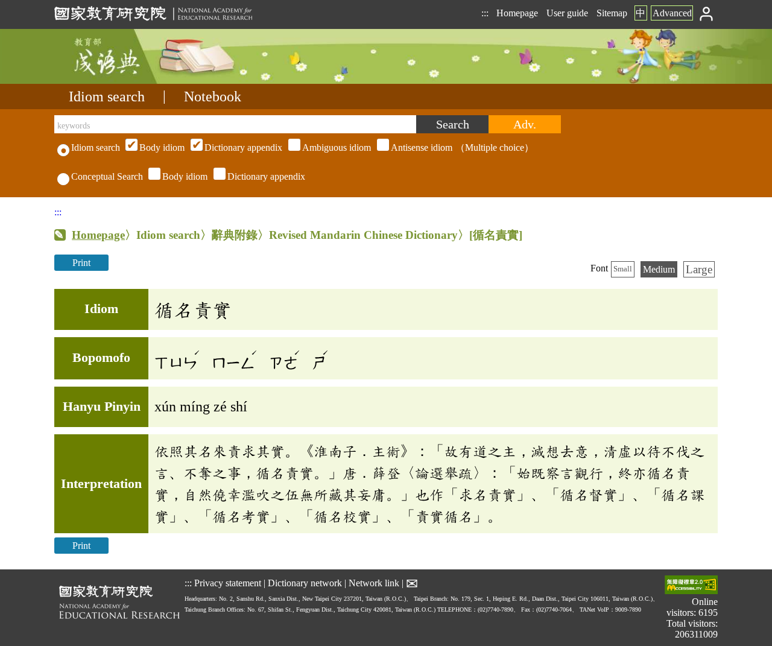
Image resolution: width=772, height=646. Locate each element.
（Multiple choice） (336, 147)
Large (699, 269)
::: (485, 13)
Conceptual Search (107, 176)
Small (622, 269)
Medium (659, 269)
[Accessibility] (691, 586)
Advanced (672, 13)
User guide (567, 13)
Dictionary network (305, 583)
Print (81, 263)
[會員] (706, 13)
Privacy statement (227, 583)
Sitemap (611, 13)
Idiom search (107, 96)
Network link (374, 583)
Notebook (212, 96)
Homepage (517, 13)
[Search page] (114, 80)
